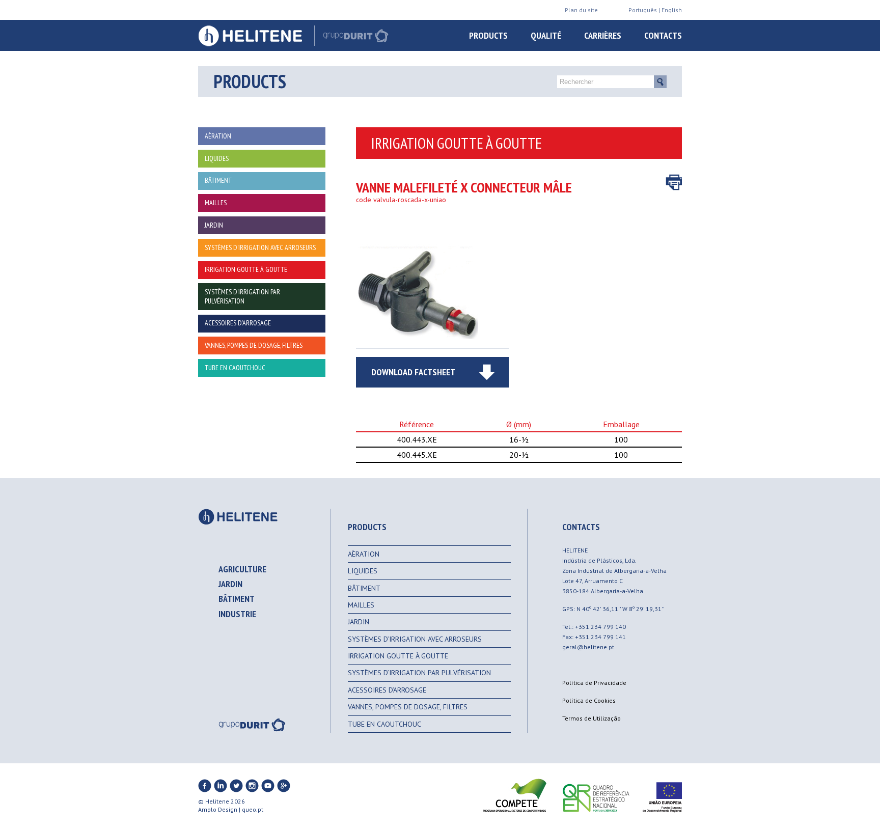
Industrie (237, 614)
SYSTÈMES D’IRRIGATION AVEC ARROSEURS (415, 639)
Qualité (546, 35)
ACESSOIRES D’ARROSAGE (387, 690)
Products (488, 35)
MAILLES (361, 605)
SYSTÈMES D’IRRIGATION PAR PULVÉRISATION (419, 672)
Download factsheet (413, 372)
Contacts (663, 35)
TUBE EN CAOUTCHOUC (384, 724)
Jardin (230, 584)
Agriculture (242, 569)
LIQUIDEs (362, 570)
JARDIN (358, 621)
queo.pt (252, 809)
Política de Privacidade (594, 682)
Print (674, 182)
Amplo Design (217, 809)
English (672, 10)
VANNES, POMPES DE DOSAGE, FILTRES (408, 706)
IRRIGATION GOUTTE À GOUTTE (398, 655)
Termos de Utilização (591, 718)
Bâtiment (236, 598)
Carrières (602, 35)
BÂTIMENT (364, 588)
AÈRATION (363, 554)
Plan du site (581, 10)
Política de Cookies (589, 700)
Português (642, 10)
